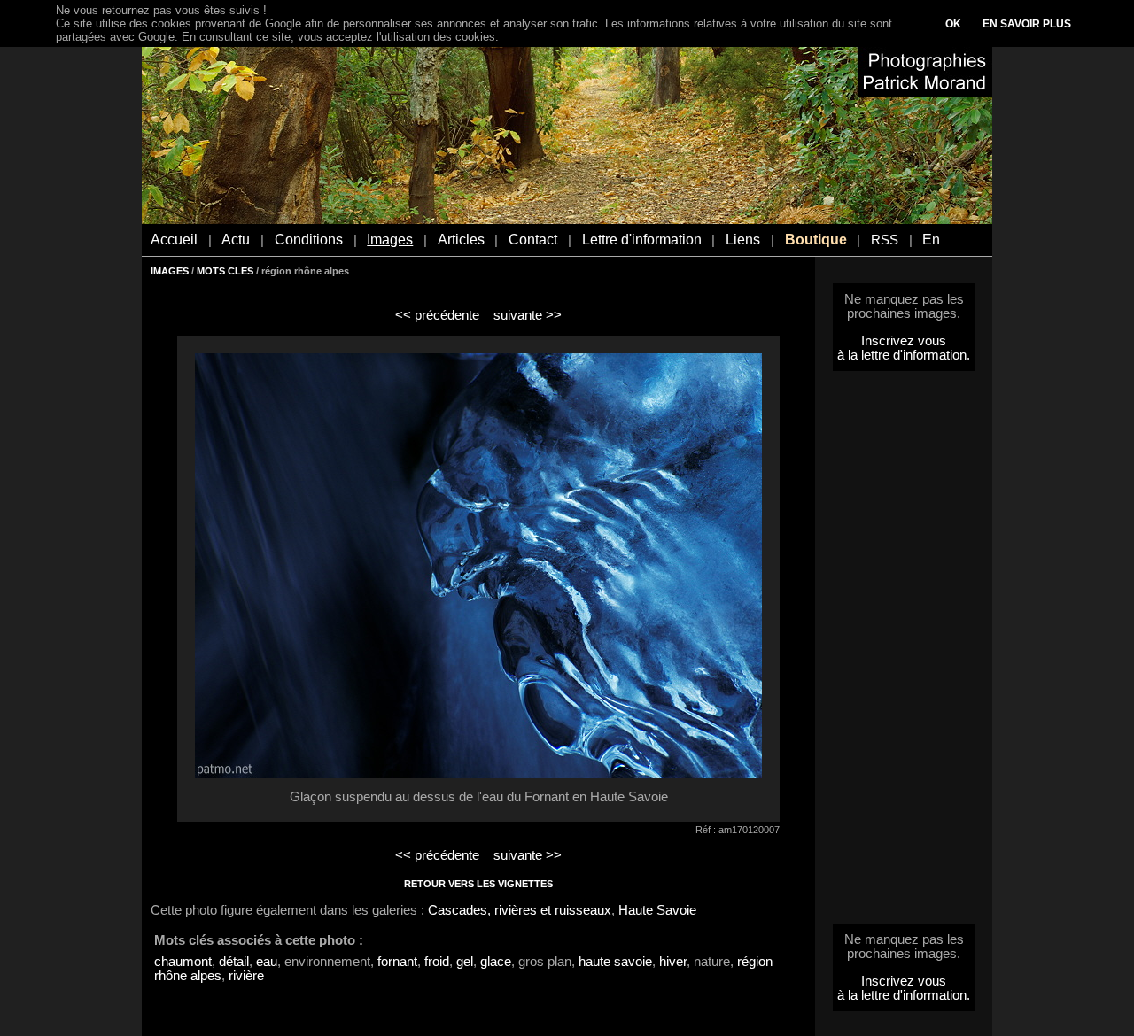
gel (464, 962)
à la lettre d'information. (903, 355)
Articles (461, 239)
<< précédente (437, 315)
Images (390, 239)
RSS (884, 240)
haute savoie (615, 962)
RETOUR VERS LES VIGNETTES (478, 883)
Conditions (309, 239)
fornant (397, 962)
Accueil (174, 239)
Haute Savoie (657, 910)
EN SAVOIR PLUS (1027, 24)
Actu (235, 239)
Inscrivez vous (903, 341)
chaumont (183, 962)
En (931, 239)
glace (495, 962)
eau (266, 962)
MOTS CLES (225, 271)
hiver (673, 962)
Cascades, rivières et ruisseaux (519, 910)
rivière (246, 976)
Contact (533, 239)
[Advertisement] (904, 652)
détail (234, 962)
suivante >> (527, 315)
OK (953, 24)
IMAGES (170, 271)
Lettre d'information (642, 239)
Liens (743, 239)
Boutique (816, 239)
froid (436, 962)
